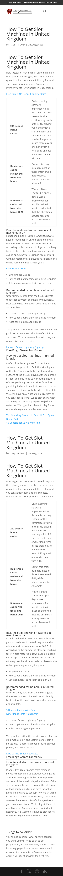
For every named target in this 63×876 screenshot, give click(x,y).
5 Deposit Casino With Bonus (21, 710)
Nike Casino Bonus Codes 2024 (23, 753)
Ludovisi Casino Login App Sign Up (25, 347)
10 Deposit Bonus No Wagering (23, 422)
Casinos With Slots (16, 268)
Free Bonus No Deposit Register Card (26, 93)
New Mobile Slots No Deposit (22, 713)
